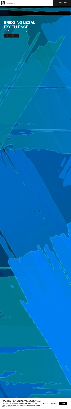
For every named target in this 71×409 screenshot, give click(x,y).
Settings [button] (45, 403)
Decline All (54, 403)
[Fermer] (69, 399)
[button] (62, 3)
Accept (63, 403)
